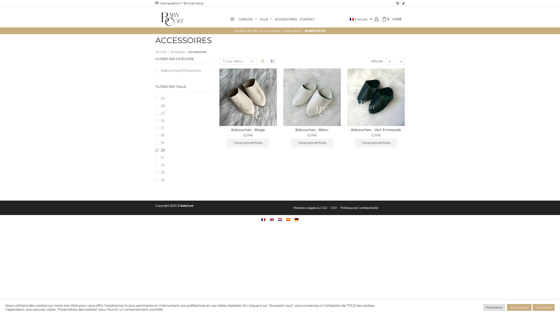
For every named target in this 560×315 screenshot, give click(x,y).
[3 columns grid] (262, 61)
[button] (232, 19)
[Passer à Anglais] (272, 219)
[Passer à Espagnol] (288, 219)
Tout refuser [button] (543, 307)
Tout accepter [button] (519, 307)
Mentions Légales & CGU (310, 208)
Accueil (161, 52)
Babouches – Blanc (312, 130)
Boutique (178, 52)
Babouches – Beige (248, 130)
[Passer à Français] (263, 219)
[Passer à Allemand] (296, 219)
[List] (272, 61)
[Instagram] (397, 3)
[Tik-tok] (403, 3)
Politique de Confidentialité (359, 208)
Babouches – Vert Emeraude (376, 130)
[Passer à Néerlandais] (280, 219)
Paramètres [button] (494, 307)
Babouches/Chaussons (181, 70)
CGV (334, 208)
